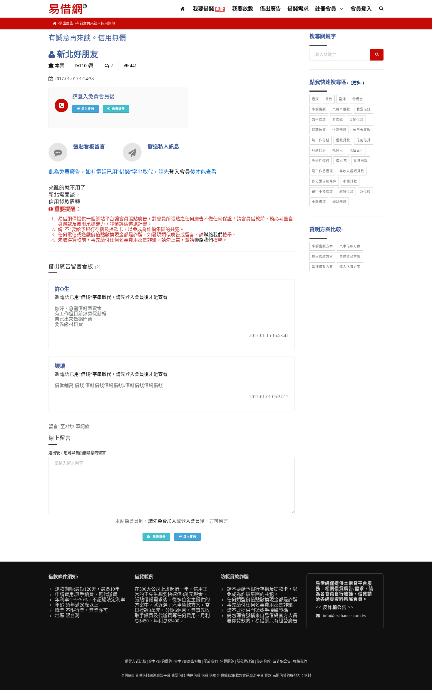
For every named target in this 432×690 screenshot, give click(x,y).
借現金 (357, 99)
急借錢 (365, 191)
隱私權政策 (245, 661)
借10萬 (341, 161)
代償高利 (356, 150)
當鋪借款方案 (322, 267)
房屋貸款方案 (350, 256)
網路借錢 (339, 202)
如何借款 (319, 119)
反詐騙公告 (334, 607)
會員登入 (361, 9)
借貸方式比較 (135, 661)
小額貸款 (350, 181)
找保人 (337, 150)
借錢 (315, 99)
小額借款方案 (322, 246)
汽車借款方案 (350, 246)
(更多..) (357, 83)
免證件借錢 (320, 161)
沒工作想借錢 (322, 171)
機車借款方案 (322, 256)
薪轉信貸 (319, 130)
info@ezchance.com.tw (344, 615)
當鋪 (342, 99)
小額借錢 (319, 202)
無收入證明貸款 (351, 171)
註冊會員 (326, 9)
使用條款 (264, 661)
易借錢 (337, 119)
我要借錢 (208, 9)
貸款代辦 (319, 150)
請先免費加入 (162, 521)
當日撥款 (361, 161)
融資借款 (346, 191)
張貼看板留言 (89, 147)
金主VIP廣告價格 (187, 661)
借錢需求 (298, 9)
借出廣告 (270, 9)
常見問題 (227, 661)
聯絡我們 (213, 234)
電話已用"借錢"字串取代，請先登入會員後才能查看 (114, 297)
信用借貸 (363, 140)
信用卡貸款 (362, 130)
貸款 (328, 99)
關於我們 (211, 661)
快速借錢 (339, 130)
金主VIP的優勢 (160, 661)
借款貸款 (343, 140)
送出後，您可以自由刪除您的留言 (77, 452)
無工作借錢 (320, 140)
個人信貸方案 (350, 267)
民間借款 (356, 119)
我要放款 (242, 9)
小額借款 (319, 109)
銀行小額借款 (322, 191)
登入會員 (179, 172)
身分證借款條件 (324, 181)
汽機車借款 (341, 109)
